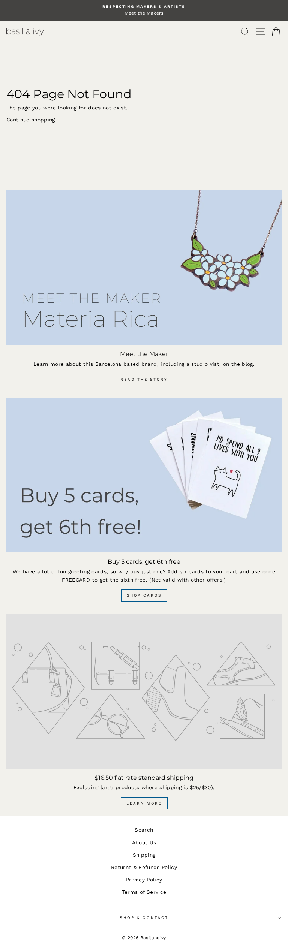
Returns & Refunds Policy (144, 867)
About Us (144, 842)
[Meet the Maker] (144, 267)
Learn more (144, 803)
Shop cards (144, 595)
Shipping (144, 855)
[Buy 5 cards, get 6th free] (144, 475)
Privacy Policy (144, 880)
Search (144, 830)
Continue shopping (30, 120)
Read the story (144, 379)
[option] (144, 10)
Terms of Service (144, 892)
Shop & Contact (144, 918)
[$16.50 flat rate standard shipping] (144, 691)
